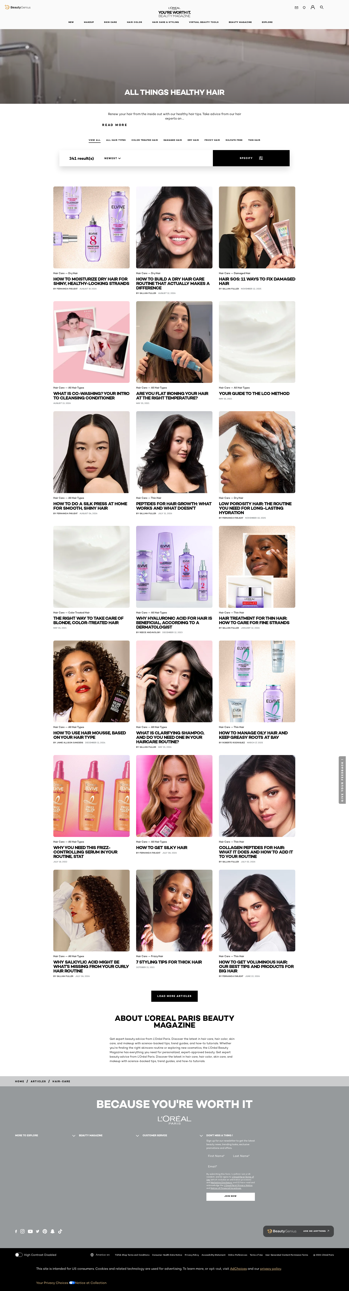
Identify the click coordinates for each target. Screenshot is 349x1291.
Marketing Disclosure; (221, 1182)
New (71, 22)
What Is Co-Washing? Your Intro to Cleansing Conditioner (91, 395)
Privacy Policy (192, 1255)
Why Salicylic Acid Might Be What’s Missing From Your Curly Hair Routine (91, 966)
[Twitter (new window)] (37, 1231)
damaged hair (173, 140)
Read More (114, 125)
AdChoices (238, 1269)
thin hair (254, 140)
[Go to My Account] (313, 7)
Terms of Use (256, 1255)
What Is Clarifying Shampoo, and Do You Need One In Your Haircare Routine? (170, 737)
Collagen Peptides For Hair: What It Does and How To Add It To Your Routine (256, 852)
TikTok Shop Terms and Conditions (132, 1255)
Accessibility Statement (213, 1255)
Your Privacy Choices (52, 1283)
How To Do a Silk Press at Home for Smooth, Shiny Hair (90, 505)
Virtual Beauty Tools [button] (204, 22)
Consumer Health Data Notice (167, 1255)
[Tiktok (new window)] (60, 1231)
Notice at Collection (90, 1283)
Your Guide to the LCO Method (254, 393)
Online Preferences (237, 1255)
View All (95, 140)
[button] (342, 780)
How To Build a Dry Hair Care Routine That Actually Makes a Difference (173, 283)
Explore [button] (267, 22)
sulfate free (234, 140)
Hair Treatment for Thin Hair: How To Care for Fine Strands (254, 620)
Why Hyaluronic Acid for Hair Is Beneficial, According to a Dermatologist (174, 622)
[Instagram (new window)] (22, 1231)
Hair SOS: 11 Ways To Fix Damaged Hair (257, 281)
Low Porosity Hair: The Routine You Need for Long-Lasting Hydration (255, 508)
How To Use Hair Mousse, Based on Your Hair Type (89, 734)
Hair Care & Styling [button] (165, 22)
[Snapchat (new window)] (52, 1231)
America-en (103, 1254)
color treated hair (144, 140)
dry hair (193, 140)
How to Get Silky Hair (161, 847)
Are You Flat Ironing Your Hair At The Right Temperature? (172, 395)
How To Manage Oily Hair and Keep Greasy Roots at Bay (253, 734)
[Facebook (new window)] (16, 1231)
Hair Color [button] (134, 22)
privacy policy (270, 1269)
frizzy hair (212, 140)
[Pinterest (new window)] (45, 1231)
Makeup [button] (89, 22)
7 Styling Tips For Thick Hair (169, 961)
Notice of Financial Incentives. (226, 1188)
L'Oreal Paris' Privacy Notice (238, 1185)
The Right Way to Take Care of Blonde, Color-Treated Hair (88, 620)
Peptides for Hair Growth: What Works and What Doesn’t (173, 505)
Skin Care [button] (110, 22)
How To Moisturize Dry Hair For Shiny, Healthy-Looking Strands (91, 281)
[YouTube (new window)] (30, 1231)
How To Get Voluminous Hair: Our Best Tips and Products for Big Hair (256, 966)
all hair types (116, 140)
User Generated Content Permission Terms (286, 1255)
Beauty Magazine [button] (240, 22)
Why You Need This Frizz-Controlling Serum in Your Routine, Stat (85, 852)
